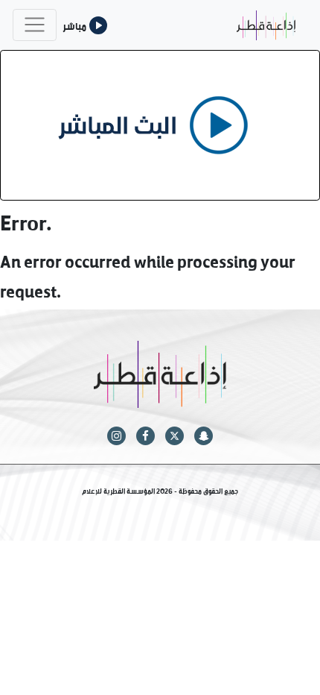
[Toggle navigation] (35, 25)
